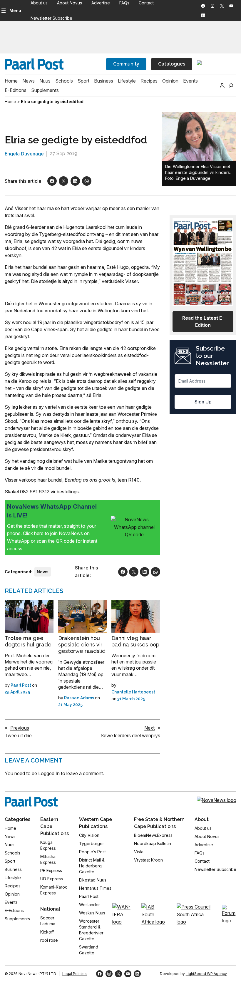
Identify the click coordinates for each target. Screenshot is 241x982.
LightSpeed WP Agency (206, 973)
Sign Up (203, 402)
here (39, 533)
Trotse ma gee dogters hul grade (28, 641)
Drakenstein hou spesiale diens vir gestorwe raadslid (82, 644)
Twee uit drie (18, 735)
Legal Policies (74, 973)
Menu (15, 10)
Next (149, 728)
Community (126, 64)
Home (10, 101)
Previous (19, 728)
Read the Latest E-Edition (203, 321)
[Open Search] (231, 85)
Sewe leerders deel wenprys (130, 735)
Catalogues (171, 64)
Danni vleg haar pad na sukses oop (135, 641)
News (42, 571)
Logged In (49, 773)
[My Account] (222, 85)
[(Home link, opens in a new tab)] (31, 802)
